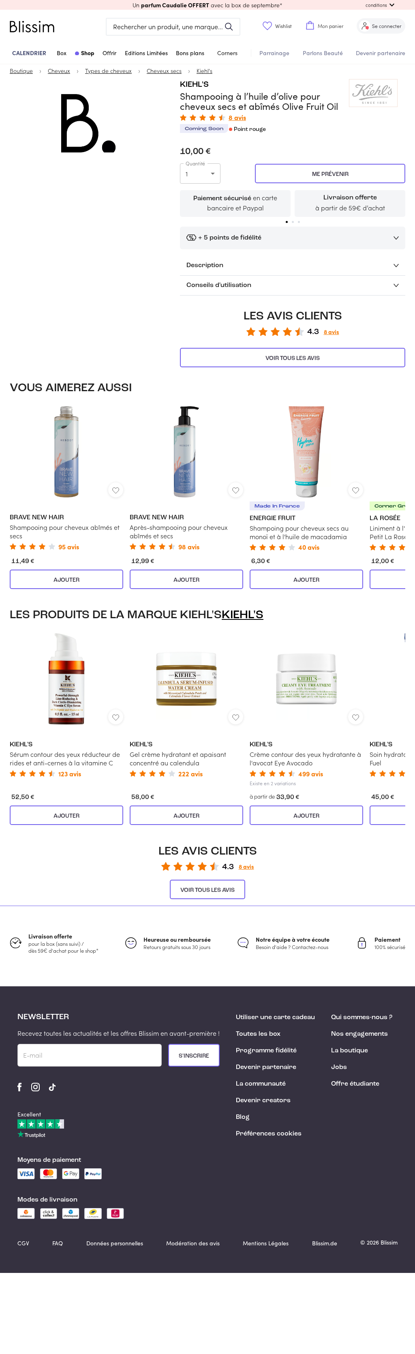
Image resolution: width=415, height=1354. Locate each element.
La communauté (261, 1084)
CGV (23, 1243)
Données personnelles (114, 1243)
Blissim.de (324, 1243)
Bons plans (190, 53)
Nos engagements (359, 1034)
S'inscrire (194, 1056)
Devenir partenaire (380, 53)
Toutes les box (258, 1034)
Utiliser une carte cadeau (275, 1017)
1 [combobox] (187, 173)
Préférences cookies (269, 1134)
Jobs (339, 1067)
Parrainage (274, 53)
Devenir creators (263, 1100)
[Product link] (66, 478)
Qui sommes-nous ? (361, 1017)
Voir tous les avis (292, 358)
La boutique (349, 1051)
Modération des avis (193, 1243)
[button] (207, 5)
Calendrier (29, 53)
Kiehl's (194, 85)
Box (61, 53)
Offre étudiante (355, 1084)
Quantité (195, 163)
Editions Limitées (146, 53)
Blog (243, 1117)
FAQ (57, 1243)
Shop (87, 53)
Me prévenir (330, 174)
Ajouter (66, 580)
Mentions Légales (266, 1243)
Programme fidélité (266, 1051)
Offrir (109, 53)
